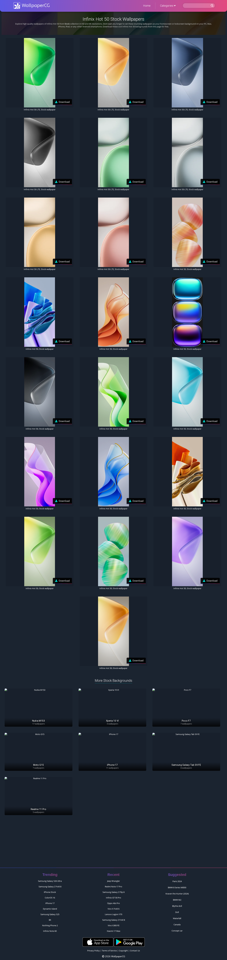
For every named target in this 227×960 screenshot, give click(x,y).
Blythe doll (177, 906)
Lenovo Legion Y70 (113, 914)
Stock (67, 23)
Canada (177, 924)
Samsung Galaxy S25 (49, 914)
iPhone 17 (50, 903)
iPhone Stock (50, 892)
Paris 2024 (177, 881)
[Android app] (129, 942)
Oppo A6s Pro (113, 903)
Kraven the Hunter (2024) (177, 893)
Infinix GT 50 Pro (113, 897)
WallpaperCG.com (31, 5)
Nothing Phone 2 (50, 925)
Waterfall (177, 918)
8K (50, 919)
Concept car (177, 930)
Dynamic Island (50, 908)
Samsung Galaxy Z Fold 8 (50, 886)
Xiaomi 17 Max (113, 931)
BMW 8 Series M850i (177, 887)
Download (64, 101)
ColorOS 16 (50, 897)
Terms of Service (109, 950)
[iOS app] (97, 942)
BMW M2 (177, 899)
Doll (177, 912)
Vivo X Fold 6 (113, 908)
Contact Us (135, 950)
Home (147, 5)
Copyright (123, 950)
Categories (167, 5)
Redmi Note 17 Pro (113, 886)
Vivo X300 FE (113, 925)
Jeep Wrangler (113, 881)
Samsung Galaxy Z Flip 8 (113, 892)
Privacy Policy (93, 950)
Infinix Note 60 (50, 931)
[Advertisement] (113, 842)
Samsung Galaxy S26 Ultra (50, 881)
